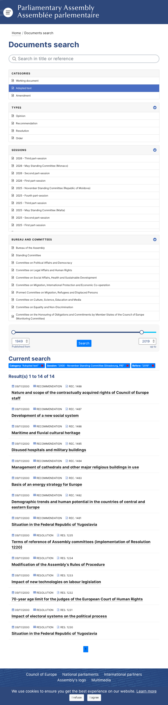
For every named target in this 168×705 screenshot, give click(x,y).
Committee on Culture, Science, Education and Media (48, 299)
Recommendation (26, 123)
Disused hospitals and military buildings (49, 450)
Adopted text (24, 88)
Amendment (23, 95)
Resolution (22, 130)
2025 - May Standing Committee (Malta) (40, 210)
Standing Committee (28, 255)
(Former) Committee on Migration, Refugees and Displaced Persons (57, 292)
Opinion (20, 116)
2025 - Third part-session (31, 203)
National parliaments (80, 674)
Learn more (146, 691)
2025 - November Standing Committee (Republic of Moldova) (53, 188)
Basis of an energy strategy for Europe (47, 484)
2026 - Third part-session (31, 158)
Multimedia (101, 680)
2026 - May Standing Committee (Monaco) (42, 165)
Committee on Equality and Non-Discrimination (44, 307)
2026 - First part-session (31, 180)
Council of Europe (41, 674)
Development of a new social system (45, 415)
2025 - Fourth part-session (32, 195)
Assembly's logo (71, 680)
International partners (123, 674)
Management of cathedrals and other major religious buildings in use (75, 467)
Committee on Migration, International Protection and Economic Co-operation (63, 285)
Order (19, 138)
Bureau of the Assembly (30, 247)
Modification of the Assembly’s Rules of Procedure (58, 564)
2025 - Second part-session (33, 217)
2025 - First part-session (31, 225)
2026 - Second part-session (33, 173)
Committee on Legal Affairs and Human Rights (44, 270)
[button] (155, 107)
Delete (41, 365)
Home (16, 33)
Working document (27, 80)
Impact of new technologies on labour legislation (56, 582)
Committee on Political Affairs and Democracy (44, 262)
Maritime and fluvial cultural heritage (46, 433)
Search (84, 343)
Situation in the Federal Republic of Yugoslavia (54, 524)
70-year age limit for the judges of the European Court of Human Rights (77, 599)
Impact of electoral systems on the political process (59, 616)
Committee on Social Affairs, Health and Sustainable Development (56, 277)
